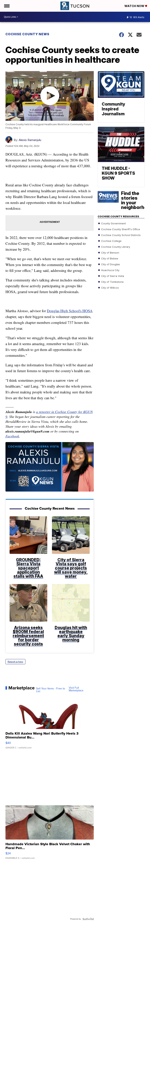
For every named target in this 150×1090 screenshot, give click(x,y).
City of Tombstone (112, 281)
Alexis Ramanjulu (30, 140)
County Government (113, 223)
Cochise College (110, 240)
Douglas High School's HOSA (70, 310)
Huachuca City (109, 269)
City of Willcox (109, 287)
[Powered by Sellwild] (88, 919)
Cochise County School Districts (120, 234)
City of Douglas (110, 264)
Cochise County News (27, 34)
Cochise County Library (115, 246)
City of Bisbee (109, 258)
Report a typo (15, 661)
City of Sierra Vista (112, 275)
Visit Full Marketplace (76, 689)
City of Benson (109, 252)
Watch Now (134, 6)
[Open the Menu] (6, 6)
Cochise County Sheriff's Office (120, 229)
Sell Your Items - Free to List (50, 690)
